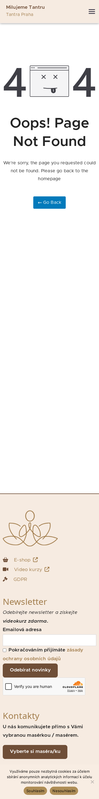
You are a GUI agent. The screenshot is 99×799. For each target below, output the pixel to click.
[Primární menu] (91, 11)
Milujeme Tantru (25, 7)
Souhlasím (35, 791)
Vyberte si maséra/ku (35, 751)
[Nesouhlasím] (92, 781)
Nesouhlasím (64, 791)
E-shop (22, 560)
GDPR (20, 579)
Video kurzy (28, 569)
